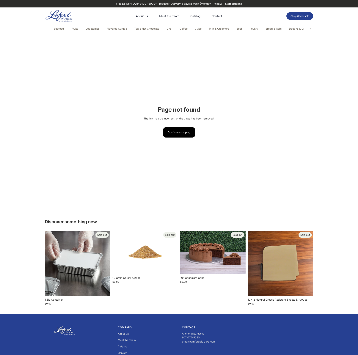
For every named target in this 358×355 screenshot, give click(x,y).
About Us (123, 333)
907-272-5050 (191, 337)
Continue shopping (179, 132)
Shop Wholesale (300, 16)
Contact (122, 352)
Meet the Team (127, 340)
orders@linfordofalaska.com (199, 341)
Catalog (122, 346)
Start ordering (233, 3)
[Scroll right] (310, 29)
